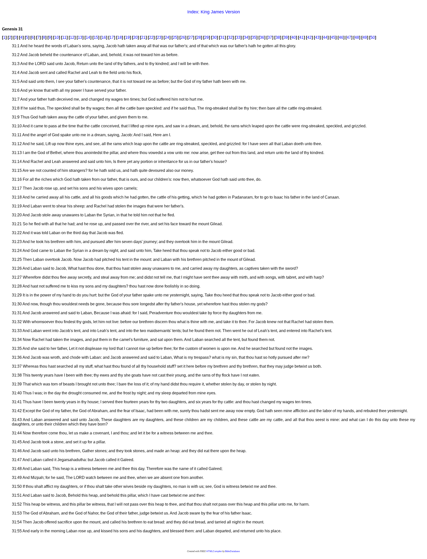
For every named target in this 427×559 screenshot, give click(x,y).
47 (349, 37)
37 (270, 37)
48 (357, 37)
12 (72, 37)
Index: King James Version (213, 11)
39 (285, 37)
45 (333, 37)
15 (96, 37)
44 (325, 37)
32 (230, 37)
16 (104, 37)
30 (214, 37)
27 (191, 37)
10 (56, 37)
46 (341, 37)
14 (88, 37)
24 (167, 37)
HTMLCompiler (214, 551)
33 (238, 37)
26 (183, 37)
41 (301, 37)
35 (254, 37)
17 (111, 37)
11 (64, 37)
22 (151, 37)
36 (262, 37)
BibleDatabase (232, 551)
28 (198, 37)
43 (317, 37)
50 (372, 37)
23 (159, 37)
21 (143, 37)
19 (127, 37)
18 (119, 37)
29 (206, 37)
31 (222, 37)
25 (175, 37)
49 (365, 37)
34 (246, 37)
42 (309, 37)
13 (80, 37)
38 (278, 37)
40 (293, 37)
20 (135, 37)
